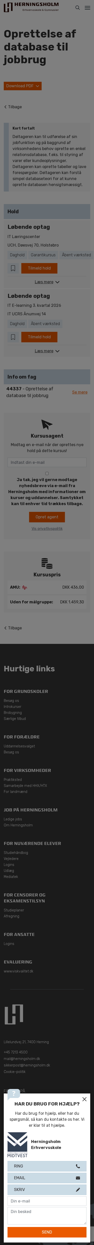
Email (19, 1177)
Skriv (19, 1189)
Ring (18, 1166)
